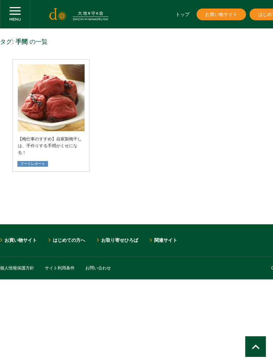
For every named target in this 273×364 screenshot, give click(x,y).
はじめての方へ (69, 240)
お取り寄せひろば (119, 240)
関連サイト (165, 240)
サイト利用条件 (60, 268)
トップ (182, 14)
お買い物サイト (221, 14)
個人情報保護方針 (17, 268)
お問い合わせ (98, 268)
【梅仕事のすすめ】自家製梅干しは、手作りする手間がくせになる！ (50, 145)
